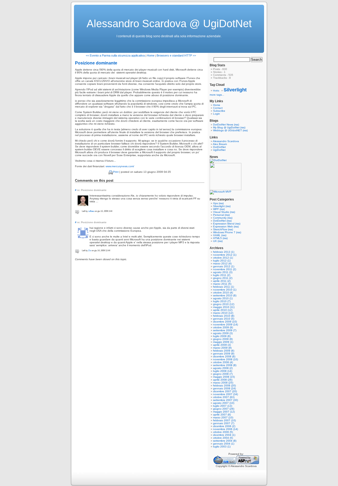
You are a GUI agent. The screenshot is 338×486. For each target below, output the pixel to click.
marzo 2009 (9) (222, 347)
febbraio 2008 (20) (224, 385)
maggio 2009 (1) (223, 341)
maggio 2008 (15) (224, 376)
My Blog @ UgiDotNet (226, 127)
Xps (215, 203)
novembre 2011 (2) (224, 269)
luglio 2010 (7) (222, 301)
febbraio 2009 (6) (223, 350)
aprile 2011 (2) (222, 280)
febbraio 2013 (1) (223, 251)
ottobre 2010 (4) (223, 292)
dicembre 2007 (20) (225, 391)
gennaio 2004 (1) (223, 443)
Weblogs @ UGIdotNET (227, 130)
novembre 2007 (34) (225, 394)
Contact (218, 107)
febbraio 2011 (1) (223, 286)
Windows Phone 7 (224, 232)
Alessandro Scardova (226, 141)
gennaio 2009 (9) (223, 353)
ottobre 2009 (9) (223, 327)
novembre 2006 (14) (225, 429)
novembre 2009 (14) (225, 324)
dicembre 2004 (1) (224, 434)
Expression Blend (223, 223)
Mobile (216, 91)
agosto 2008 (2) (223, 368)
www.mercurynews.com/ (120, 166)
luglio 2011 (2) (221, 275)
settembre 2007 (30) (225, 400)
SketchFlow (220, 229)
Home (150, 55)
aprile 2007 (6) (222, 414)
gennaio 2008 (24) (224, 388)
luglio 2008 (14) (222, 371)
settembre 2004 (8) (224, 440)
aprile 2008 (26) (222, 379)
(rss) (236, 124)
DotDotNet (219, 147)
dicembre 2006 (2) (224, 426)
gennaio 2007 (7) (223, 423)
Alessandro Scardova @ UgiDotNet (169, 23)
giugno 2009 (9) (223, 339)
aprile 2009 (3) (222, 344)
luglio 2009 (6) (222, 336)
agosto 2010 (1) (223, 298)
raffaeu (91, 211)
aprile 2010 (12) (222, 310)
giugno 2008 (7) (223, 373)
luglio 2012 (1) (222, 260)
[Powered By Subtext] (224, 463)
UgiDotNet (219, 149)
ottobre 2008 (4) (223, 362)
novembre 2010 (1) (224, 289)
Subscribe (219, 110)
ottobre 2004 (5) (223, 437)
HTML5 (217, 238)
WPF (216, 209)
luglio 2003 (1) (222, 446)
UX (215, 241)
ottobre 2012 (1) (223, 257)
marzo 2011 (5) (222, 283)
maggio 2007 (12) (224, 411)
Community (220, 217)
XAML (216, 235)
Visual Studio (221, 212)
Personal (218, 214)
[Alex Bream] (225, 189)
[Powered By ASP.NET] (248, 463)
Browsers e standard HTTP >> (176, 55)
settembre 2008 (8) (224, 365)
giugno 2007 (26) (223, 408)
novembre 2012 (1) (224, 254)
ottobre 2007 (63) (223, 397)
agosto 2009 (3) (223, 333)
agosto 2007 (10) (223, 402)
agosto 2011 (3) (222, 272)
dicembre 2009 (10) (225, 321)
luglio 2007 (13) (222, 405)
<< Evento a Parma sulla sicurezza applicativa (115, 55)
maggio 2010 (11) (223, 307)
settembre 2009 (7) (224, 330)
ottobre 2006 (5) (223, 432)
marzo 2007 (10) (223, 417)
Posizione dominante (96, 63)
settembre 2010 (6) (224, 295)
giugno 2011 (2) (222, 278)
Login (216, 113)
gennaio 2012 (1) (223, 266)
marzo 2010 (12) (223, 312)
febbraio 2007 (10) (224, 420)
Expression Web (223, 226)
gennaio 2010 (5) (223, 318)
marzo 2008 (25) (223, 382)
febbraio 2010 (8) (223, 315)
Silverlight (235, 89)
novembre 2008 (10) (225, 359)
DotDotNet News (223, 124)
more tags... (217, 94)
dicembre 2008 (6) (224, 356)
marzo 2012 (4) (222, 263)
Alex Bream (220, 144)
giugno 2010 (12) (223, 304)
